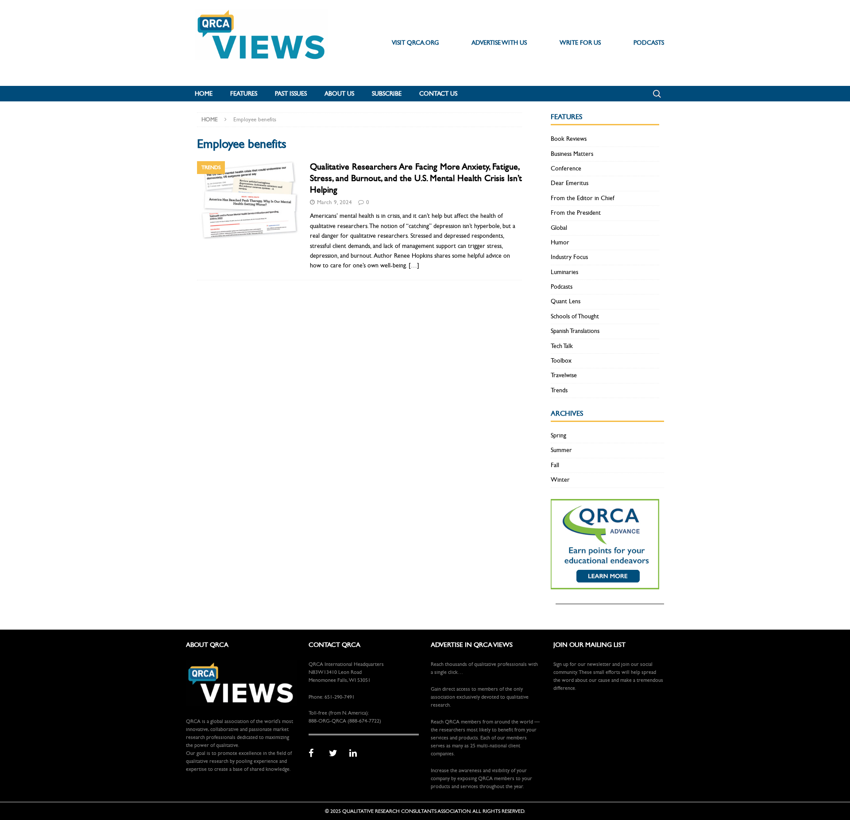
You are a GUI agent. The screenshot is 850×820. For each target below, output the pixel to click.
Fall (555, 465)
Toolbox (561, 360)
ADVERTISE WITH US (499, 42)
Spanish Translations (575, 331)
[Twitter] (336, 754)
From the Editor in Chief (582, 198)
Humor (560, 242)
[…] (414, 265)
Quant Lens (565, 301)
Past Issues (291, 93)
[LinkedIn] (356, 754)
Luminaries (564, 272)
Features (243, 93)
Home (203, 93)
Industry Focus (569, 257)
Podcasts (561, 286)
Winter (560, 479)
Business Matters (572, 154)
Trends (559, 390)
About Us (339, 93)
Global (559, 228)
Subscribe (387, 93)
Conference (566, 168)
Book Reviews (569, 139)
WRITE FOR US (580, 42)
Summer (561, 450)
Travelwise (564, 375)
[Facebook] (316, 754)
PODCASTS (649, 42)
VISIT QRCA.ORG (415, 42)
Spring (558, 435)
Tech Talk (562, 346)
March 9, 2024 (334, 202)
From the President (576, 213)
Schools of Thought (575, 316)
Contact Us (438, 93)
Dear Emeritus (569, 183)
